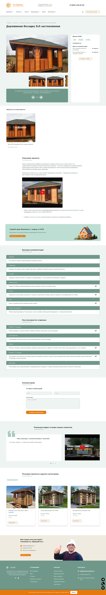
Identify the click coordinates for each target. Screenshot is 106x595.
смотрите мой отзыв (59, 347)
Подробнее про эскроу (17, 236)
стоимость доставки (35, 217)
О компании (34, 567)
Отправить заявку (85, 58)
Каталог (9, 12)
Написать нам (25, 555)
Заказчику (35, 12)
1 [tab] (50, 463)
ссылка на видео (46, 339)
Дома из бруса (58, 571)
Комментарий (29, 397)
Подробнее (12, 522)
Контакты (51, 12)
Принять (74, 592)
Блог (44, 12)
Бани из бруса (58, 576)
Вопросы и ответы (35, 579)
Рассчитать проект (92, 11)
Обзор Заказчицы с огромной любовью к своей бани (33, 438)
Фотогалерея (34, 571)
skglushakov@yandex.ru (73, 210)
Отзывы (32, 576)
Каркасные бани (59, 579)
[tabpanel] (53, 447)
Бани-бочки (57, 584)
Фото (27, 12)
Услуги (19, 12)
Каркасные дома (59, 573)
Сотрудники (33, 581)
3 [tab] (55, 463)
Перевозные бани (59, 581)
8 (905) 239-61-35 (77, 5)
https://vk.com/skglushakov (29, 550)
